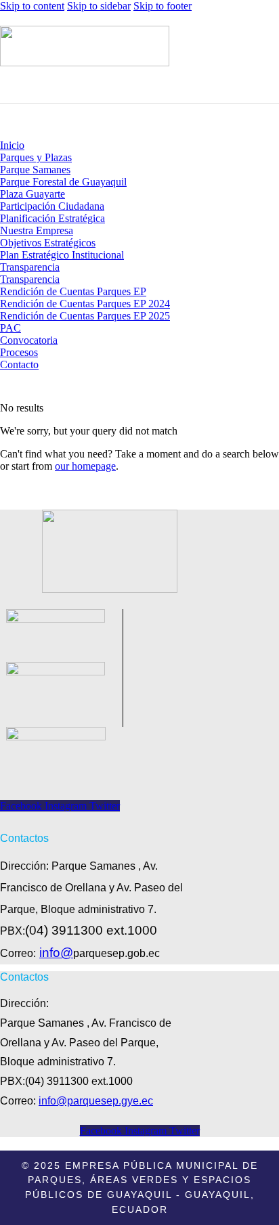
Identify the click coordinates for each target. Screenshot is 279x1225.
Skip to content (32, 6)
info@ (56, 952)
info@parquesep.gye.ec (96, 1101)
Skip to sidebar (99, 6)
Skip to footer (162, 6)
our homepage (85, 466)
